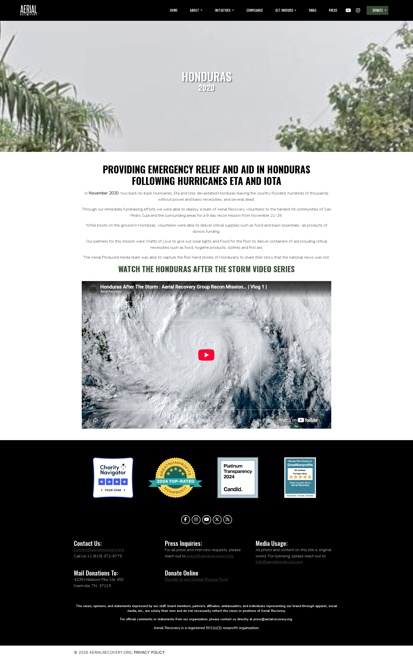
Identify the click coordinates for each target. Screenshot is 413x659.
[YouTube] (206, 519)
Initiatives (223, 10)
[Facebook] (185, 519)
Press (333, 10)
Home (174, 10)
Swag (312, 10)
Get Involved (284, 10)
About (195, 10)
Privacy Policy (149, 652)
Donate (378, 10)
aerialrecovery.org (28, 10)
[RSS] (227, 519)
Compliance (254, 10)
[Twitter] (217, 519)
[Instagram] (196, 519)
